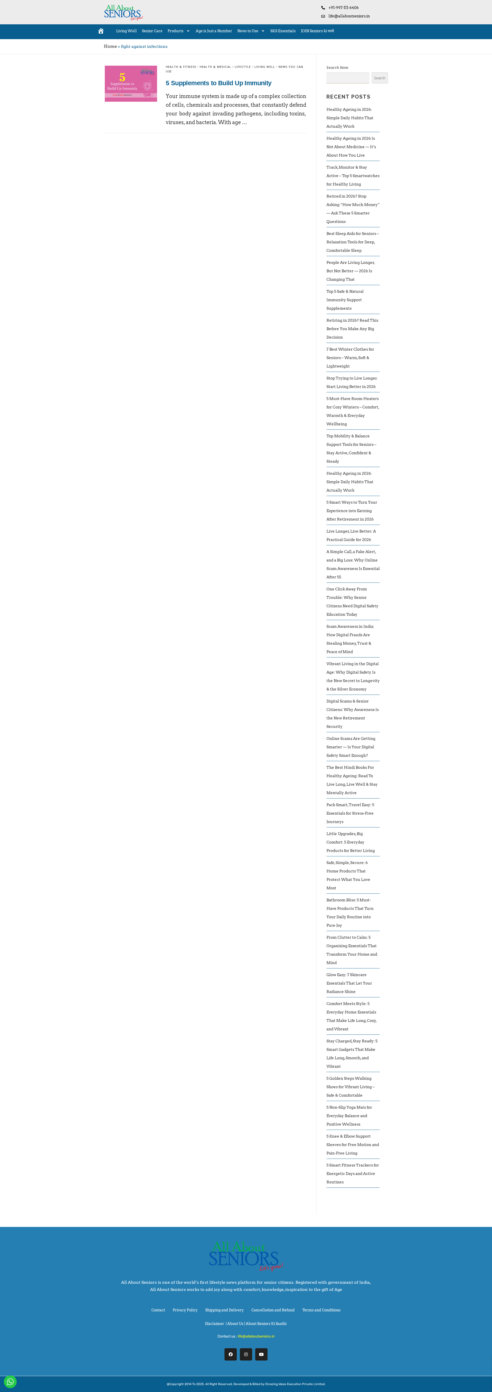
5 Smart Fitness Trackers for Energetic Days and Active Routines (352, 1173)
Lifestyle (243, 67)
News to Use (247, 31)
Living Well (126, 31)
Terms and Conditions (321, 1310)
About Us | (236, 1324)
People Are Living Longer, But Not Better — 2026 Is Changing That (350, 271)
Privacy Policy (185, 1310)
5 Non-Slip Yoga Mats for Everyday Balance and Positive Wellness (349, 1116)
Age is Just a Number (214, 31)
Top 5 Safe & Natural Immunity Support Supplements (345, 300)
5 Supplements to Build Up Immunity (219, 83)
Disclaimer (214, 1324)
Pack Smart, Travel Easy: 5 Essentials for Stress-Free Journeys (350, 813)
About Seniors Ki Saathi (266, 1324)
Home (110, 46)
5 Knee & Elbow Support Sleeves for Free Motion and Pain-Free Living (352, 1145)
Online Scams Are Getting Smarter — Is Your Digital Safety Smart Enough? (350, 747)
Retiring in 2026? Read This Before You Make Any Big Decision (352, 329)
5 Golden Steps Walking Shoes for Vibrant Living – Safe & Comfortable (350, 1087)
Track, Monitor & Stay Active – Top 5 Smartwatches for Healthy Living (353, 176)
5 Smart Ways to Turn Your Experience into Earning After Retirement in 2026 (351, 511)
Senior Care (152, 31)
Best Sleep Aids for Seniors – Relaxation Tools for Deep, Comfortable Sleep (352, 242)
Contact (158, 1310)
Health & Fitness (181, 67)
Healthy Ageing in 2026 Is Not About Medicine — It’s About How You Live (351, 147)
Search (379, 77)
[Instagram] (246, 1354)
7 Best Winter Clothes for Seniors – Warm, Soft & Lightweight (350, 358)
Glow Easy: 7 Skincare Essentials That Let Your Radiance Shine (349, 983)
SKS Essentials (283, 31)
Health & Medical (215, 67)
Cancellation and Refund (273, 1310)
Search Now (337, 67)
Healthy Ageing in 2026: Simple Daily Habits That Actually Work (349, 118)
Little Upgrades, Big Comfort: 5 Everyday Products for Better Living (350, 842)
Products (175, 31)
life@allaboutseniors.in (256, 1336)
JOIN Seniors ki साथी (317, 31)
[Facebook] (230, 1354)
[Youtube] (261, 1354)
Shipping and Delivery (224, 1310)
